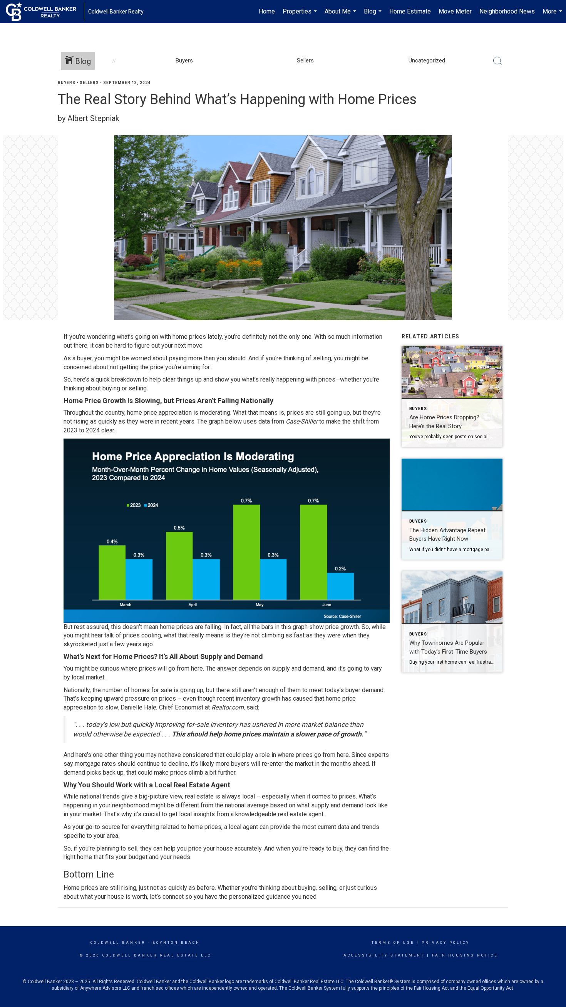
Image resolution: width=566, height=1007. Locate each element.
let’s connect (167, 896)
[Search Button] (497, 61)
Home (267, 11)
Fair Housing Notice (465, 955)
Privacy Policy (446, 943)
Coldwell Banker (118, 943)
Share (553, 98)
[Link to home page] (45, 11)
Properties (301, 15)
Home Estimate (410, 11)
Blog (373, 15)
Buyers (66, 83)
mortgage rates (95, 763)
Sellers (89, 83)
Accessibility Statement (384, 955)
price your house (210, 848)
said (252, 707)
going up (191, 690)
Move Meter (455, 11)
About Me (341, 15)
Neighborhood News (507, 11)
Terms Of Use (393, 943)
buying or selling (124, 388)
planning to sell (117, 848)
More (553, 15)
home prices (189, 336)
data (264, 421)
